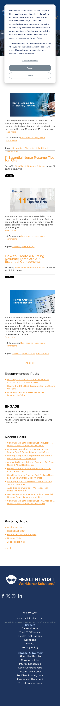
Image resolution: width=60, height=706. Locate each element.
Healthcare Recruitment (22, 534)
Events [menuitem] (30, 643)
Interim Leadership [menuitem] (30, 664)
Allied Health (42, 148)
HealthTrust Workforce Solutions (30, 166)
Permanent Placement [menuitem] (30, 679)
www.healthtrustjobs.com (30, 618)
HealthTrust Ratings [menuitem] (30, 636)
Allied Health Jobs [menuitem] (30, 656)
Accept (30, 68)
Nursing (16, 247)
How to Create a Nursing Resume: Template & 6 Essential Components (24, 258)
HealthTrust (16, 531)
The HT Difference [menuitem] (30, 632)
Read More (10, 132)
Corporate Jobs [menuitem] (30, 660)
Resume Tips (11, 151)
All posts (30, 363)
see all (8, 548)
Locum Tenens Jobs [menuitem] (30, 671)
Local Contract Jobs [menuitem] (30, 667)
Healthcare (15, 527)
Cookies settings (30, 60)
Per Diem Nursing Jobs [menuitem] (30, 675)
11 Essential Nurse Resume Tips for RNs (29, 159)
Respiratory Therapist (23, 148)
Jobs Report (16, 542)
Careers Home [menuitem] (30, 628)
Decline (30, 75)
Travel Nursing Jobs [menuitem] (30, 683)
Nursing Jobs (28, 353)
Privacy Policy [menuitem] (30, 647)
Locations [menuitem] (30, 639)
